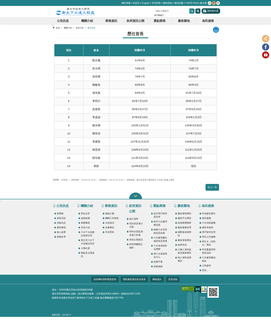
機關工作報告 (112, 218)
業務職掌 (85, 223)
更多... (205, 270)
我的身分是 (212, 11)
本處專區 (109, 227)
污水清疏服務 (209, 223)
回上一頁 (212, 187)
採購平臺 (158, 262)
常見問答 (156, 3)
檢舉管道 (182, 245)
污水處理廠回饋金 (209, 259)
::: (1, 200)
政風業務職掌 (184, 223)
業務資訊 (111, 20)
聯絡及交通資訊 (87, 254)
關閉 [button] (135, 196)
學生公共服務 (209, 237)
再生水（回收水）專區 (209, 243)
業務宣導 (61, 237)
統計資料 (133, 219)
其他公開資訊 (136, 239)
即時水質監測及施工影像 (136, 233)
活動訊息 (61, 223)
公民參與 (206, 265)
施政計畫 (109, 213)
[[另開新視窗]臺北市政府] (204, 289)
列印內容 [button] (216, 30)
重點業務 (160, 20)
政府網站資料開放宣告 (105, 279)
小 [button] (209, 3)
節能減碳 (158, 266)
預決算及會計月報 (136, 225)
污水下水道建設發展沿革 (87, 234)
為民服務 (208, 20)
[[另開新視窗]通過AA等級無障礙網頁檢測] (188, 288)
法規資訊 (109, 223)
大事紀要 (85, 248)
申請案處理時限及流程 (209, 251)
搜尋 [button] (191, 11)
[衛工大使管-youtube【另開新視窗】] (265, 55)
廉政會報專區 (184, 240)
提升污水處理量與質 (160, 223)
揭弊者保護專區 (184, 234)
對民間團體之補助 (136, 246)
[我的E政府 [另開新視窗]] (198, 289)
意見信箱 (172, 279)
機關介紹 (87, 20)
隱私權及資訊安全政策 (134, 279)
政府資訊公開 (135, 20)
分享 (265, 38)
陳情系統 (167, 3)
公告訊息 (63, 20)
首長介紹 (80, 28)
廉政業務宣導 (184, 227)
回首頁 (136, 3)
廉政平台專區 (184, 218)
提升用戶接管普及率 (160, 215)
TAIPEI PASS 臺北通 (196, 3)
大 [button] (218, 3)
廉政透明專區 (184, 213)
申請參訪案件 (209, 213)
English (145, 3)
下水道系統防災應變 (160, 247)
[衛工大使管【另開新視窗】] (265, 47)
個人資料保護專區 (184, 259)
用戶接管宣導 (209, 232)
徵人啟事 (61, 232)
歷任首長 (91, 28)
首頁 (58, 28)
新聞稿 (60, 213)
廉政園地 (184, 20)
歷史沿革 (85, 213)
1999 (73, 293)
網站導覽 (126, 3)
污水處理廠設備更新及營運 (160, 239)
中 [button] (214, 3)
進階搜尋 (197, 11)
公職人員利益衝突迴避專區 (184, 251)
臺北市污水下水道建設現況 (87, 242)
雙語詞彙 (178, 3)
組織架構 (85, 218)
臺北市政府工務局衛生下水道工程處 (75, 11)
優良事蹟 (61, 227)
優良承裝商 (207, 227)
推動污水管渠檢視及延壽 (160, 231)
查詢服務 (206, 218)
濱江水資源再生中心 (160, 255)
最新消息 (61, 218)
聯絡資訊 (156, 279)
